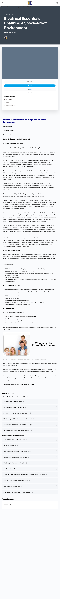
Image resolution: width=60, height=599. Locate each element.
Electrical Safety (10, 14)
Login (30, 89)
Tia (10, 504)
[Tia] (6, 505)
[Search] (57, 3)
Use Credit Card (30, 85)
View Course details (10, 32)
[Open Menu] (2, 3)
